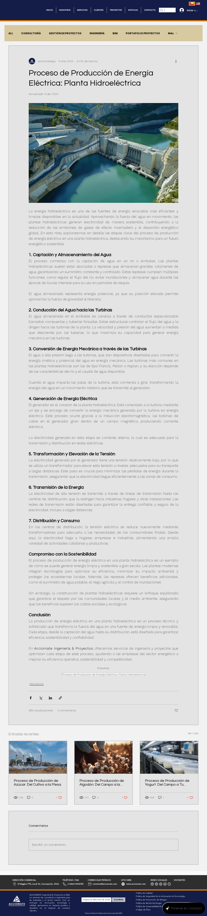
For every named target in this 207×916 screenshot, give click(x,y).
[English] (198, 4)
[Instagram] (160, 884)
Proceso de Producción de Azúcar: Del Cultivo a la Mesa (37, 782)
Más (171, 33)
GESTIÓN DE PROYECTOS (65, 33)
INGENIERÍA (97, 33)
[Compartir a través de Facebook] (31, 698)
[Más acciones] (175, 61)
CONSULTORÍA (31, 33)
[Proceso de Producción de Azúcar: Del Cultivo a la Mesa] (38, 757)
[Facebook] (165, 884)
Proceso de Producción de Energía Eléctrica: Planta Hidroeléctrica (103, 674)
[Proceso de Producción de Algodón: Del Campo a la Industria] (104, 757)
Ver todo (193, 733)
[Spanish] (192, 4)
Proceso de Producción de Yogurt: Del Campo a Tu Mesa (167, 782)
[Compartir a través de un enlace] (60, 698)
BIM (115, 33)
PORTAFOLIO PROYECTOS (143, 33)
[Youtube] (169, 884)
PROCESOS (37, 684)
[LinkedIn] (152, 884)
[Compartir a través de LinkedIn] (50, 698)
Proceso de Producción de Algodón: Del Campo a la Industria (101, 782)
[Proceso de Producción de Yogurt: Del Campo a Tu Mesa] (169, 757)
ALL (10, 33)
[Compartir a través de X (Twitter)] (40, 698)
